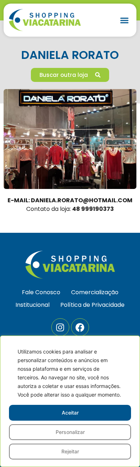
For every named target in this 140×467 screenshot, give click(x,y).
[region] (70, 401)
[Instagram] (60, 327)
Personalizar (70, 432)
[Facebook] (80, 327)
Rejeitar (70, 451)
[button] (124, 20)
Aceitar (70, 413)
